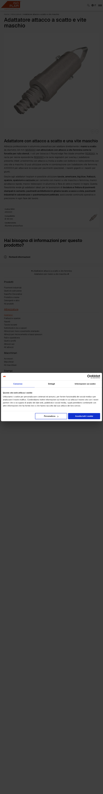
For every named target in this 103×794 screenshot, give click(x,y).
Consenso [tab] (17, 384)
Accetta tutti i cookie (84, 416)
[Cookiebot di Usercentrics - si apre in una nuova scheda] (89, 376)
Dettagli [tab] (51, 384)
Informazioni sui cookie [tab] (85, 384)
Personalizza (49, 416)
